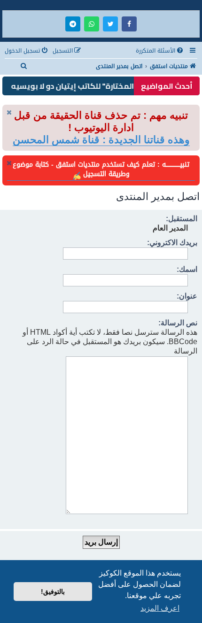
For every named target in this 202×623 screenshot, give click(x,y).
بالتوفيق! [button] (53, 591)
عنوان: (187, 296)
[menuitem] (160, 51)
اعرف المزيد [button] (159, 608)
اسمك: (187, 269)
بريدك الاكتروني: (172, 242)
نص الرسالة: (177, 323)
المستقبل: (181, 219)
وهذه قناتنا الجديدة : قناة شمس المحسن (101, 140)
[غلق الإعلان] (9, 112)
